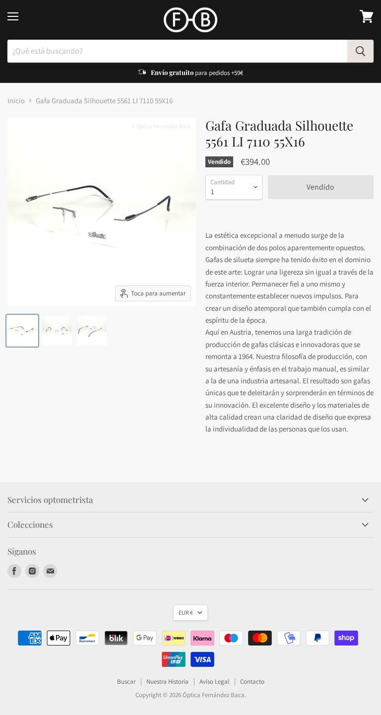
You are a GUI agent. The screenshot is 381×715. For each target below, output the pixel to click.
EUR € (186, 612)
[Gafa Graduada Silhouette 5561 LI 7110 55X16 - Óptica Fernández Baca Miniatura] (22, 331)
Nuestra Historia (167, 681)
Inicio (16, 100)
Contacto (252, 681)
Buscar (126, 681)
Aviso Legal (214, 681)
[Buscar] (360, 51)
